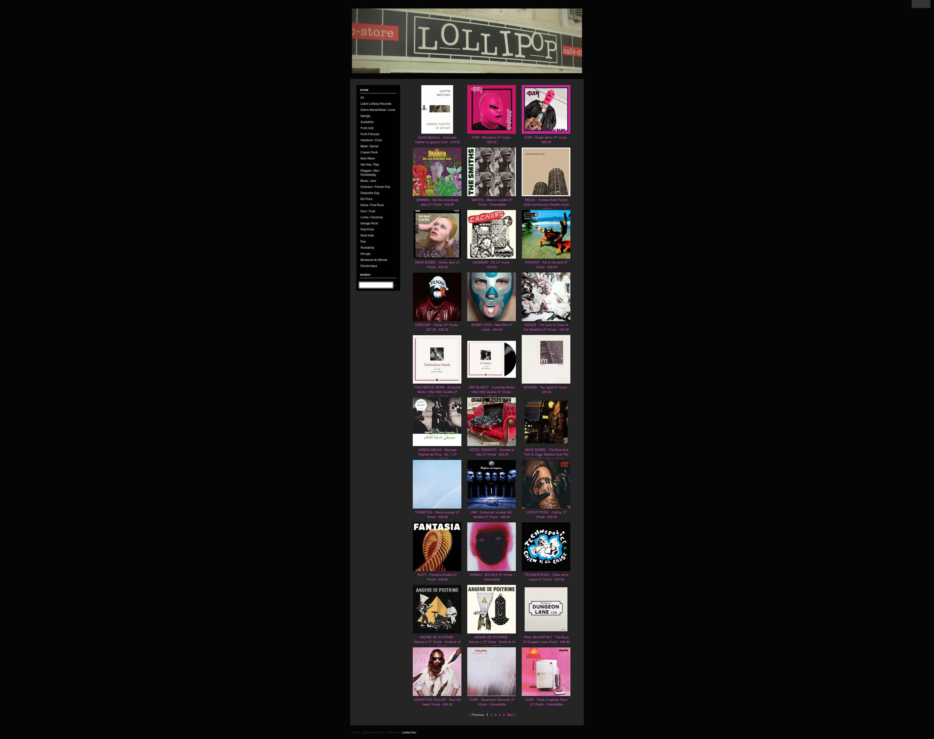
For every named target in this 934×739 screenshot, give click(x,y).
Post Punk (367, 229)
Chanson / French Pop (375, 187)
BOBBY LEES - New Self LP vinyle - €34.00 (492, 327)
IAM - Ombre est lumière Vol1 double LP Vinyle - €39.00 (492, 514)
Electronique (368, 266)
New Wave (367, 158)
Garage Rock (369, 223)
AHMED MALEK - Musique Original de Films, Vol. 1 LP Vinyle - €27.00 (437, 454)
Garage (365, 116)
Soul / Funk (367, 211)
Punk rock (367, 128)
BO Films (366, 199)
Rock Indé (367, 235)
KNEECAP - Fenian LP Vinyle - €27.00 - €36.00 (437, 327)
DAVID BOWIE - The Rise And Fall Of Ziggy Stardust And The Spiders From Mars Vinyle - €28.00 (546, 456)
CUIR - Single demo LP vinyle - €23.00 (546, 139)
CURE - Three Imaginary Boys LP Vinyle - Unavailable (546, 701)
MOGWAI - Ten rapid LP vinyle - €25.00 (546, 389)
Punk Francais (369, 134)
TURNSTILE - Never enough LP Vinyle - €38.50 (437, 514)
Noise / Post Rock (372, 205)
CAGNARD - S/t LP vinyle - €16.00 (492, 264)
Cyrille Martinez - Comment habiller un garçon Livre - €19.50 (437, 139)
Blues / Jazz (368, 180)
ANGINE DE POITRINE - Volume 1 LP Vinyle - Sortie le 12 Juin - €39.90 (491, 642)
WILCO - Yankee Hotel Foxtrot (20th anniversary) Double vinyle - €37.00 (546, 204)
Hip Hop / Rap (369, 164)
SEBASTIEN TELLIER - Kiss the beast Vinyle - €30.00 (437, 701)
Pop (363, 241)
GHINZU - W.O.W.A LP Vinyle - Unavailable (492, 576)
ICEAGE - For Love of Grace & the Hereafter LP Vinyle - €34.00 (546, 327)
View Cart (921, 4)
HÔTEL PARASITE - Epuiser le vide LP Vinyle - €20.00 (492, 452)
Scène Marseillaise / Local (377, 109)
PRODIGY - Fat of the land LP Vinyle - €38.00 (546, 264)
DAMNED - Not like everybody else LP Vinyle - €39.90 (437, 202)
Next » (511, 714)
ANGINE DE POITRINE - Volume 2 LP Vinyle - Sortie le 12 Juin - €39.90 (437, 642)
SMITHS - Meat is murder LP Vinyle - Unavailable (491, 202)
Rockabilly (367, 247)
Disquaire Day (369, 193)
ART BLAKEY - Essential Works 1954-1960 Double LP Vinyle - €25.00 (492, 392)
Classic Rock (369, 152)
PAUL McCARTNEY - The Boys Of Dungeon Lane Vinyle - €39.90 (546, 639)
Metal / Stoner (369, 146)
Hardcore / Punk (371, 140)
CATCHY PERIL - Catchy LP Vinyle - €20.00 (546, 514)
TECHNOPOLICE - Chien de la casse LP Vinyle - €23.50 (546, 576)
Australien (367, 122)
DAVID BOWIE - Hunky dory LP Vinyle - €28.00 (437, 264)
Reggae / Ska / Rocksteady (370, 172)
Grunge (365, 253)
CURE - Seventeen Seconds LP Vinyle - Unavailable (491, 701)
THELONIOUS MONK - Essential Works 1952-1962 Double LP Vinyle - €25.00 (437, 392)
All (362, 97)
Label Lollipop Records (375, 103)
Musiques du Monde (373, 259)
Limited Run (409, 732)
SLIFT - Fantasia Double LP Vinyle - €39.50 (437, 576)
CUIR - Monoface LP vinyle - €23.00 (492, 139)
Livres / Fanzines (371, 217)
